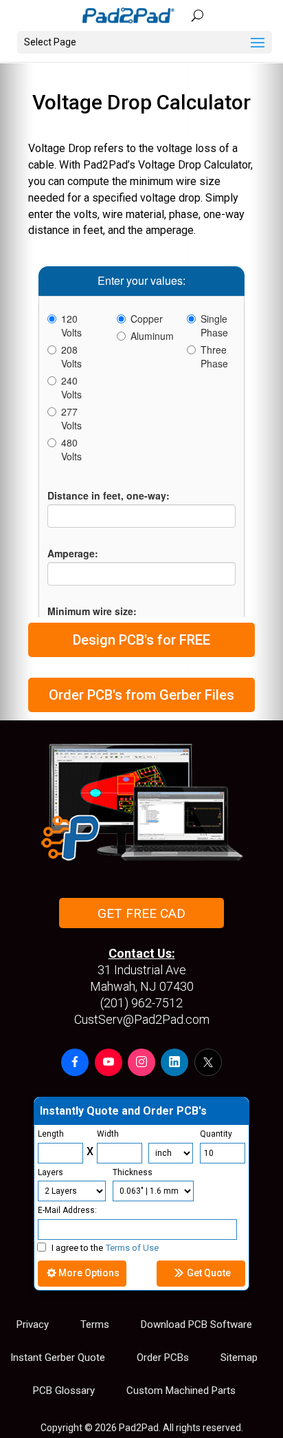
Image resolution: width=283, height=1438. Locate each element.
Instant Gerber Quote (57, 1357)
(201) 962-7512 (141, 1003)
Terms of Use (132, 1248)
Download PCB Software (196, 1324)
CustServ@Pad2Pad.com (142, 1019)
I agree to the (105, 1248)
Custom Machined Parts (181, 1390)
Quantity (216, 1134)
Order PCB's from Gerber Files (141, 695)
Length (51, 1134)
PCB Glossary (64, 1390)
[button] (75, 1062)
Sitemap (239, 1357)
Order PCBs (163, 1357)
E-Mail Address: (67, 1210)
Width (108, 1134)
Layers (50, 1172)
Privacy (32, 1324)
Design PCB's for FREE (141, 640)
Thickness (132, 1172)
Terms (94, 1324)
